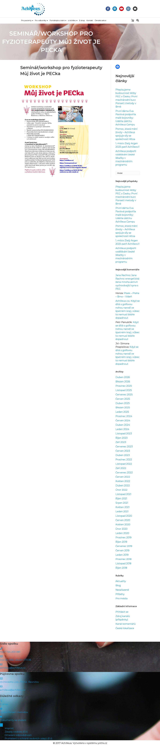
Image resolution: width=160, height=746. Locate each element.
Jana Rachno (122, 275)
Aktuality (120, 581)
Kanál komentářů (125, 623)
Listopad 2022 (123, 463)
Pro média (121, 598)
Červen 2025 (122, 398)
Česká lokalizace (124, 628)
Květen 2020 (122, 524)
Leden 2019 (121, 554)
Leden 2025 (122, 411)
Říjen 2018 (121, 567)
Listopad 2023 (123, 433)
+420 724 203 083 (10, 651)
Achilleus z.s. (122, 300)
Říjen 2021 (121, 498)
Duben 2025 (122, 403)
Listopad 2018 (123, 563)
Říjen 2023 (121, 437)
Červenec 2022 (124, 472)
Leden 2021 (121, 511)
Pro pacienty (26, 20)
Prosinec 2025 (123, 385)
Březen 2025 (122, 407)
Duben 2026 (122, 377)
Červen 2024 (122, 420)
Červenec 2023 (124, 446)
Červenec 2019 (123, 546)
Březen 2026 (122, 381)
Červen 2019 (122, 550)
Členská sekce (100, 20)
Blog (118, 585)
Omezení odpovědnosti (18, 735)
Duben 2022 (122, 485)
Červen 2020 (122, 520)
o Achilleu (72, 20)
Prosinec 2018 (123, 559)
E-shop (82, 20)
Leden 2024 (122, 429)
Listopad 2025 (123, 390)
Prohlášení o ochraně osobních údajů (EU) (28, 738)
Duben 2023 (122, 455)
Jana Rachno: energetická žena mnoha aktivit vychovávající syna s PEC (127, 282)
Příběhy (120, 594)
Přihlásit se (121, 611)
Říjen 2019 (121, 541)
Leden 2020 (122, 533)
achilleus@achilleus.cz (12, 667)
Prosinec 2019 (123, 537)
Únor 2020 (121, 528)
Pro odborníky (40, 20)
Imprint (9, 728)
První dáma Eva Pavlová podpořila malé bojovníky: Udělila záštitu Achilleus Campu (125, 118)
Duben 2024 (122, 424)
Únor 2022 (121, 489)
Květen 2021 (122, 507)
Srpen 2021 (121, 502)
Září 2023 (120, 442)
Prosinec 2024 (123, 416)
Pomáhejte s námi (57, 20)
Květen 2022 (122, 481)
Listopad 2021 (123, 494)
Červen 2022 (122, 476)
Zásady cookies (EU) (16, 731)
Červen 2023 (122, 450)
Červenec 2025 (124, 394)
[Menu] (1, 725)
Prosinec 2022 (123, 459)
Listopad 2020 (123, 515)
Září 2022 (120, 468)
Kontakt (89, 20)
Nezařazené (122, 589)
